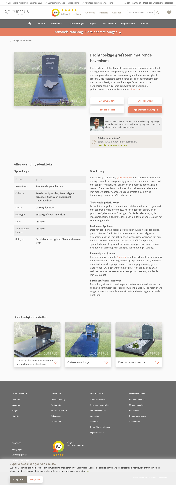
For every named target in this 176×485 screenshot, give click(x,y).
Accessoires (134, 421)
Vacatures (16, 405)
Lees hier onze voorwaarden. (112, 145)
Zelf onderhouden (98, 410)
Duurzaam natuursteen (100, 405)
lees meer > (137, 89)
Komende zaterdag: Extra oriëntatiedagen (88, 32)
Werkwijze (94, 416)
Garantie (93, 421)
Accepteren (18, 479)
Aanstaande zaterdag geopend (99, 3)
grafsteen (121, 257)
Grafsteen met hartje (78, 362)
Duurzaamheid (109, 23)
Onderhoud (56, 421)
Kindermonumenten (137, 416)
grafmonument (125, 177)
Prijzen (93, 23)
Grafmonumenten (137, 399)
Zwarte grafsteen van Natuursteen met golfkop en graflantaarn (34, 362)
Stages (15, 410)
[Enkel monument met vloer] (139, 339)
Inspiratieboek (128, 23)
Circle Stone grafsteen (100, 427)
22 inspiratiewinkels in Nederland (63, 3)
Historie (103, 12)
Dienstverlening (58, 399)
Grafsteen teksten (97, 399)
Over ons (90, 12)
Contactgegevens (19, 454)
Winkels (144, 23)
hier (88, 471)
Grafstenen (134, 410)
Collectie (41, 23)
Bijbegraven (56, 416)
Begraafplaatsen (97, 432)
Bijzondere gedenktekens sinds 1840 (25, 3)
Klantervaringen (76, 23)
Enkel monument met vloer (132, 362)
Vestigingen (17, 449)
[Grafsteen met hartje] (88, 339)
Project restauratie (59, 410)
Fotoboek (57, 23)
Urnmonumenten (136, 405)
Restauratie (56, 405)
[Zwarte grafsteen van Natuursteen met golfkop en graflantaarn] (37, 339)
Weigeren (35, 479)
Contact (116, 12)
